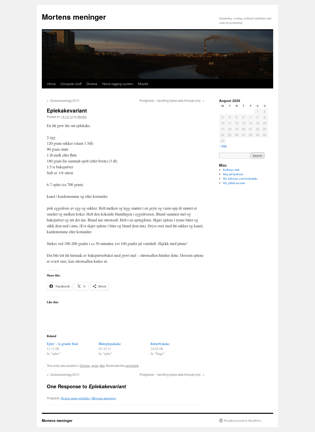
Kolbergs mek (231, 170)
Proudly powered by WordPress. (243, 420)
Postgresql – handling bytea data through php (172, 100)
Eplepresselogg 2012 (63, 100)
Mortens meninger (74, 16)
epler (95, 365)
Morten (82, 117)
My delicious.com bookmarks (240, 178)
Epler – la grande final (62, 343)
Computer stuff (71, 83)
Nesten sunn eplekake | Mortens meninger (88, 398)
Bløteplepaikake (110, 343)
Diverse (91, 83)
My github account (234, 183)
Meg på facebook (233, 174)
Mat (102, 365)
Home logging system (117, 83)
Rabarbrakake (160, 343)
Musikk (143, 83)
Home (51, 83)
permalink (132, 365)
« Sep (223, 146)
